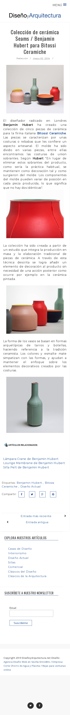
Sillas (11, 562)
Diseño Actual (30, 486)
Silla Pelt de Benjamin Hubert (26, 467)
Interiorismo (17, 553)
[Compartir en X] (32, 494)
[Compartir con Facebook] (21, 494)
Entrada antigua (37, 522)
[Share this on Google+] (42, 494)
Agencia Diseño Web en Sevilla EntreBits (27, 661)
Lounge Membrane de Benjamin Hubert (34, 463)
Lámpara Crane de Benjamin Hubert (31, 459)
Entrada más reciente (36, 516)
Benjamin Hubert (30, 482)
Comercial (15, 567)
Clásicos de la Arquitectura (27, 576)
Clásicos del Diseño (22, 571)
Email (13, 607)
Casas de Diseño (20, 548)
